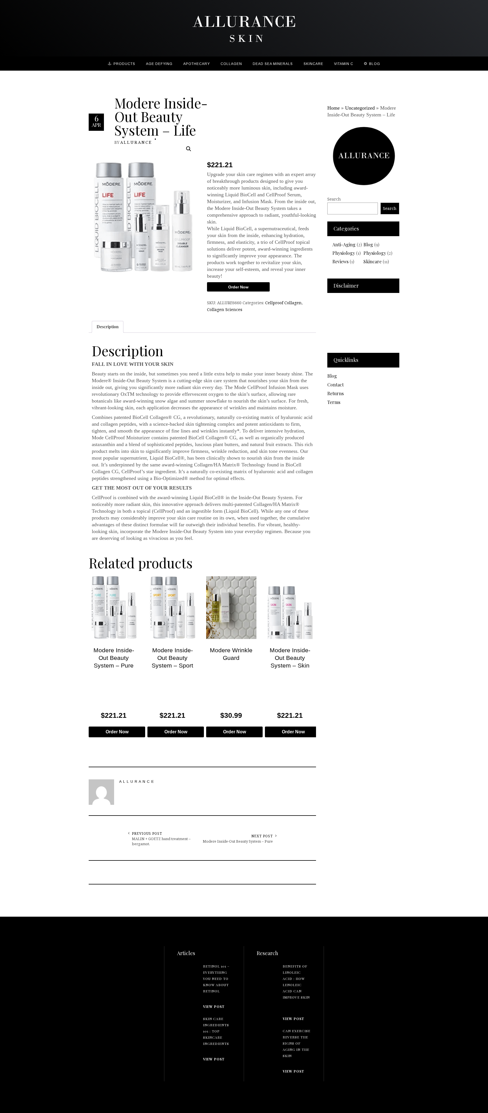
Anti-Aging (344, 244)
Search (334, 199)
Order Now (238, 287)
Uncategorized (360, 108)
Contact (335, 385)
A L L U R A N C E (135, 142)
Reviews (340, 261)
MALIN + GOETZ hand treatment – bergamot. (161, 841)
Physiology (343, 253)
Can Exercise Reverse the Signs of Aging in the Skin (296, 1043)
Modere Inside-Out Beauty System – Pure (238, 841)
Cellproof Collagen (283, 302)
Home (333, 108)
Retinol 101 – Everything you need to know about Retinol (216, 978)
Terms (333, 402)
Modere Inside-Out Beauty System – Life (161, 116)
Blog (368, 244)
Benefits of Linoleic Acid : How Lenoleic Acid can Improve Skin (296, 981)
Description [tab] (108, 326)
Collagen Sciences (224, 309)
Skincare (372, 261)
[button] (189, 149)
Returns (335, 393)
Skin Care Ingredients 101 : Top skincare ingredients (216, 1031)
